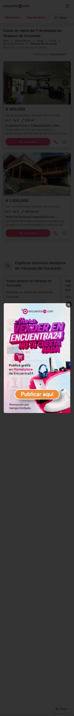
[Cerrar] (69, 305)
